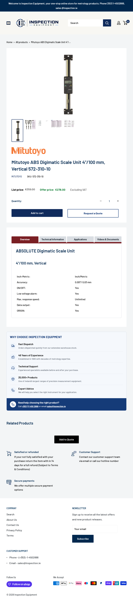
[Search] (107, 22)
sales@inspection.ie (56, 406)
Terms (10, 535)
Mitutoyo (17, 176)
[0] (125, 23)
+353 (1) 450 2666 (30, 406)
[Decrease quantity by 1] (100, 201)
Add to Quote (66, 439)
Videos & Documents (108, 239)
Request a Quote (93, 213)
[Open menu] (8, 23)
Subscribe (83, 538)
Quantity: (17, 200)
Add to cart (37, 212)
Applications (80, 239)
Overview (25, 239)
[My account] (118, 23)
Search (10, 514)
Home (9, 42)
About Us (11, 519)
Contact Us (12, 524)
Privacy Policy (14, 530)
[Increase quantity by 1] (118, 201)
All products (22, 42)
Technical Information (53, 239)
